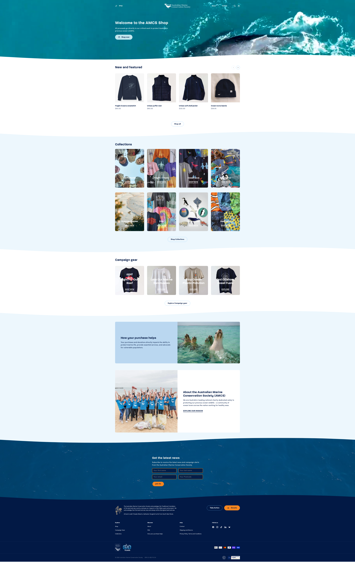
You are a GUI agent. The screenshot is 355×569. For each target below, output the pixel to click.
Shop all (177, 124)
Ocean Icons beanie (219, 106)
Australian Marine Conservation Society (131, 557)
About (214, 6)
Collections (118, 534)
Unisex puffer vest (154, 106)
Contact (182, 526)
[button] (239, 6)
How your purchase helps (155, 534)
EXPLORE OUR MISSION (193, 411)
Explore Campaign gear (177, 303)
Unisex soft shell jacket (188, 106)
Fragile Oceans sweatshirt (125, 106)
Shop (116, 526)
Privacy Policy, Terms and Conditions (190, 534)
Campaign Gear (120, 530)
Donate (224, 6)
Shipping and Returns (186, 530)
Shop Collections (177, 239)
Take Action (214, 508)
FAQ (148, 530)
